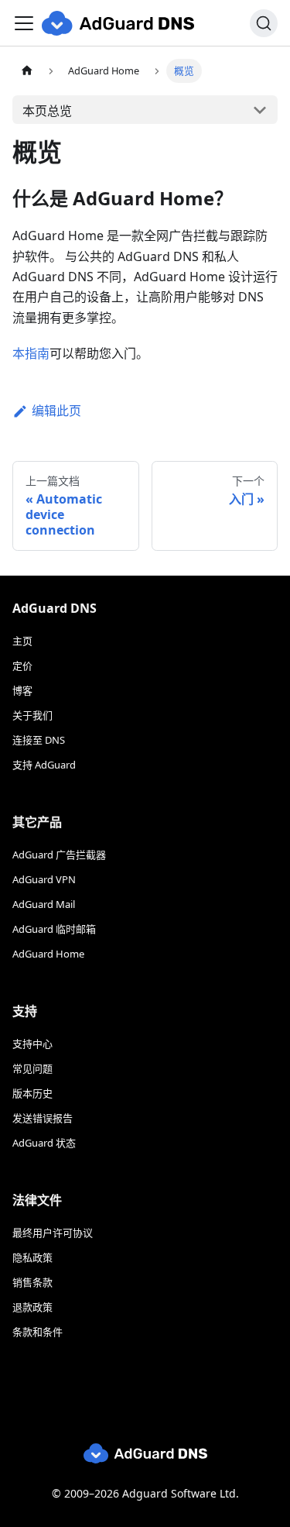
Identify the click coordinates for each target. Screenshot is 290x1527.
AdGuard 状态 (44, 1143)
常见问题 (32, 1068)
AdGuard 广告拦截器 (59, 855)
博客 (22, 690)
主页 (22, 641)
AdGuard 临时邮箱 (54, 929)
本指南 (30, 353)
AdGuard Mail (43, 904)
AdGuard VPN (44, 879)
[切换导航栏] (24, 23)
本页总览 (47, 110)
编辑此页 (56, 410)
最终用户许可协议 (52, 1233)
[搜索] (264, 23)
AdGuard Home (48, 954)
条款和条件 (37, 1332)
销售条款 (32, 1282)
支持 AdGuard (44, 765)
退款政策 (32, 1307)
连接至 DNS (38, 740)
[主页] (27, 71)
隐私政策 (32, 1257)
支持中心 (32, 1044)
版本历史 (32, 1093)
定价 (22, 665)
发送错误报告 (42, 1118)
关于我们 (32, 715)
